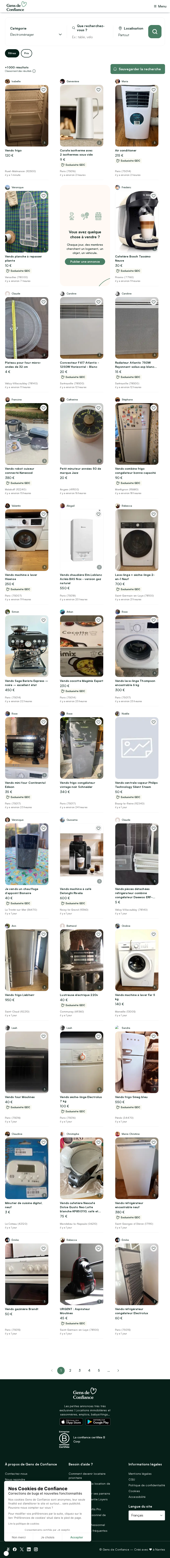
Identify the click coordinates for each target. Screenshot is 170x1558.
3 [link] (80, 1370)
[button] (6, 1553)
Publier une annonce (85, 261)
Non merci (19, 1537)
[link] (118, 1370)
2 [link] (70, 1370)
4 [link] (89, 1370)
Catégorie (18, 28)
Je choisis (48, 1537)
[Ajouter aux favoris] (43, 89)
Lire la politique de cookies (23, 1523)
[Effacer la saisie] (105, 37)
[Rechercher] (155, 31)
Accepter (76, 1537)
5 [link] (99, 1370)
